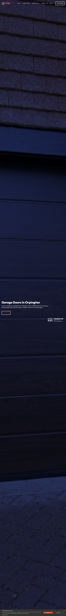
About (19, 3)
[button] (22, 614)
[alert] (33, 612)
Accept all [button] (48, 612)
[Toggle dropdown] (21, 3)
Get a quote (60, 3)
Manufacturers (35, 3)
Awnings (43, 3)
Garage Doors (26, 3)
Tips (47, 3)
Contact (51, 3)
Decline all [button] (58, 612)
